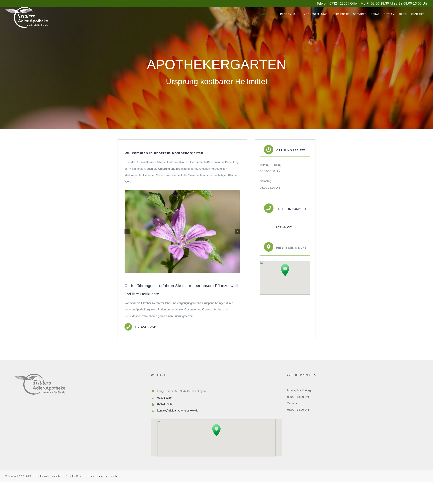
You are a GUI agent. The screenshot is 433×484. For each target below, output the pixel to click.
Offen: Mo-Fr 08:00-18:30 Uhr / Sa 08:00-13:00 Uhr (389, 3)
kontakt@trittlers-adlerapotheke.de (177, 410)
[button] (127, 231)
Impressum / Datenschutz (103, 476)
